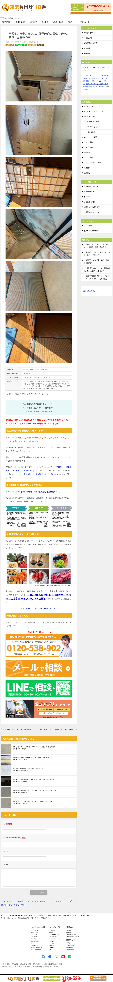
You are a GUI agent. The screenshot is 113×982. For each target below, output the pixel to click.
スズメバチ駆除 (91, 127)
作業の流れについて (91, 192)
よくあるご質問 (89, 202)
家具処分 (40, 45)
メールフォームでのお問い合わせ (91, 12)
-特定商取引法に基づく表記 (73, 936)
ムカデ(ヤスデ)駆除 (91, 137)
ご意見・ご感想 (57, 22)
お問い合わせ (84, 22)
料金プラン (71, 22)
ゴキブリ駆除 (88, 147)
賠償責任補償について (36, 947)
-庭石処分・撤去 (53, 936)
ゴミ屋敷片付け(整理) (91, 43)
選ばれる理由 (20, 22)
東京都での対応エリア (92, 186)
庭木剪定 (87, 173)
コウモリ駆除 (88, 157)
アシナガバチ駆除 (92, 122)
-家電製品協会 (69, 947)
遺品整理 (87, 48)
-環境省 (68, 943)
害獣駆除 (87, 152)
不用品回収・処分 (21, 45)
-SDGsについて (70, 945)
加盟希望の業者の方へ (91, 291)
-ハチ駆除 (51, 943)
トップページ (34, 930)
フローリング (87, 75)
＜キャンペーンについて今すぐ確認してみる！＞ (39, 608)
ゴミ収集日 (88, 226)
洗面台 (93, 81)
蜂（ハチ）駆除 (89, 116)
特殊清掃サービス (90, 53)
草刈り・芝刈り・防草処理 (93, 111)
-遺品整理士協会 (70, 949)
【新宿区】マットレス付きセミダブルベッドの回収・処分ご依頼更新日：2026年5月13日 (32, 802)
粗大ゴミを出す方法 (91, 231)
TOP (40, 915)
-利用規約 (68, 932)
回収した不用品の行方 (92, 207)
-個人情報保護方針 (71, 934)
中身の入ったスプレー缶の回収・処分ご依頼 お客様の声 (57, 729)
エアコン (97, 75)
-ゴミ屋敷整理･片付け (54, 934)
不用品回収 (88, 38)
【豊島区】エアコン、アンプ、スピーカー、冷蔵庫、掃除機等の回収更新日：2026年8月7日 (34, 748)
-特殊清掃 (51, 941)
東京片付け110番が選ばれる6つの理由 (39, 474)
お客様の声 (33, 22)
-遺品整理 (51, 932)
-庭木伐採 (51, 945)
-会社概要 (68, 930)
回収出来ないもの (92, 212)
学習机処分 (32, 45)
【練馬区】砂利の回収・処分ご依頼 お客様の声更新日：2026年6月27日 (28, 769)
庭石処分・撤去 (89, 106)
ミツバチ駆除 (91, 132)
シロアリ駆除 (88, 142)
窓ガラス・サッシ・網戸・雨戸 (97, 84)
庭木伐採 (87, 168)
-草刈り (51, 949)
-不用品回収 (52, 930)
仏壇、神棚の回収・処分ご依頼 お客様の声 (17, 729)
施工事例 (45, 22)
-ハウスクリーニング (54, 939)
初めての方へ (6, 22)
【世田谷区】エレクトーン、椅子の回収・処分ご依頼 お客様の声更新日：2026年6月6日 (33, 780)
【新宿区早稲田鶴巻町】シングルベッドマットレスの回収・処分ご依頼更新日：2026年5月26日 (34, 791)
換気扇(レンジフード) (96, 78)
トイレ (99, 81)
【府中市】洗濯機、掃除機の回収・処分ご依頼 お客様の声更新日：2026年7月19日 (31, 759)
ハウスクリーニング (93, 67)
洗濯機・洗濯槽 (88, 86)
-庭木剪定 (51, 947)
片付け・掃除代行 (90, 33)
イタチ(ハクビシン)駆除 (92, 163)
